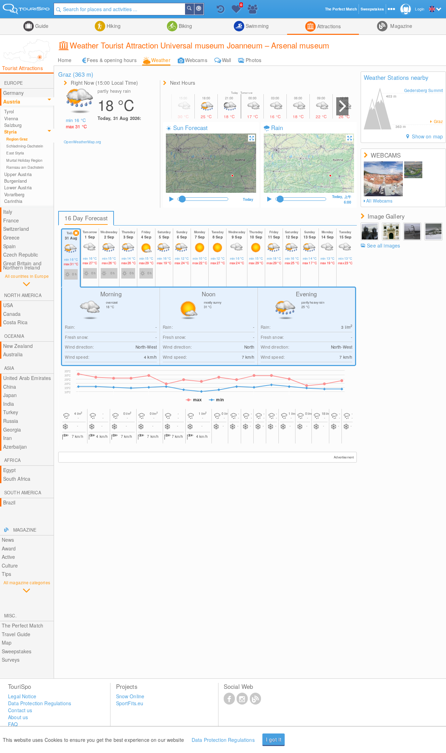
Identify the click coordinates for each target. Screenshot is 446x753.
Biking (184, 25)
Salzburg (13, 125)
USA (8, 305)
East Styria (15, 152)
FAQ (13, 724)
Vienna (11, 118)
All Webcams (379, 201)
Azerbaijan (15, 446)
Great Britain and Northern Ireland (22, 265)
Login (419, 9)
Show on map (426, 136)
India (8, 403)
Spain (9, 246)
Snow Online (130, 696)
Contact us (20, 710)
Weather (160, 59)
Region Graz (17, 139)
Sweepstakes (17, 651)
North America (22, 295)
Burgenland (15, 181)
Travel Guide (16, 634)
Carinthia (13, 201)
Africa (12, 460)
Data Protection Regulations (223, 739)
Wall (226, 59)
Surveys (11, 659)
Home (64, 59)
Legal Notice (22, 696)
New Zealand (18, 345)
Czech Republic (20, 254)
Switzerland (16, 228)
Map (6, 642)
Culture (10, 565)
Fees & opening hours (112, 59)
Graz (437, 121)
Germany (13, 92)
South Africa (17, 478)
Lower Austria (18, 187)
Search (193, 9)
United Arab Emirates (27, 377)
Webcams (196, 59)
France (11, 220)
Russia (10, 420)
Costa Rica (15, 322)
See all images (383, 245)
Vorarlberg (14, 194)
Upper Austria (18, 174)
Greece (11, 237)
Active (8, 556)
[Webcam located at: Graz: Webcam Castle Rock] (413, 169)
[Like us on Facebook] (229, 698)
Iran (7, 437)
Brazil (9, 502)
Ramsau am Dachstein (25, 167)
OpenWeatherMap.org (82, 141)
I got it (274, 739)
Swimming (256, 25)
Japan (10, 394)
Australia (13, 354)
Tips (6, 573)
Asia (9, 368)
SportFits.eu (130, 703)
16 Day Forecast (86, 218)
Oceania (14, 336)
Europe (13, 83)
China (9, 386)
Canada (12, 313)
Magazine (400, 25)
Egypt (9, 469)
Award (9, 548)
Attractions (328, 26)
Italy (8, 211)
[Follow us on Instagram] (242, 698)
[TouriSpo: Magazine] (255, 698)
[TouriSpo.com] (27, 10)
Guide (41, 25)
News (8, 539)
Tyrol (9, 111)
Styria (10, 132)
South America (22, 492)
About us (18, 717)
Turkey (10, 412)
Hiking (113, 25)
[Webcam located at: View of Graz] (383, 178)
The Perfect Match (22, 625)
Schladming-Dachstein (24, 146)
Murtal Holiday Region (24, 160)
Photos (253, 59)
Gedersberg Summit (423, 90)
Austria (12, 101)
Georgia (12, 429)
